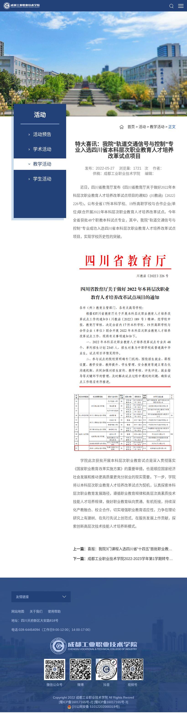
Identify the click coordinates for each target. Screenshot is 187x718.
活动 (142, 127)
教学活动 (157, 127)
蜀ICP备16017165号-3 (111, 702)
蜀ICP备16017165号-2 (76, 702)
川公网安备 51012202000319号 (96, 706)
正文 (172, 127)
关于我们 (36, 611)
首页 (131, 127)
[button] (171, 5)
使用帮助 (54, 611)
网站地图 (17, 611)
